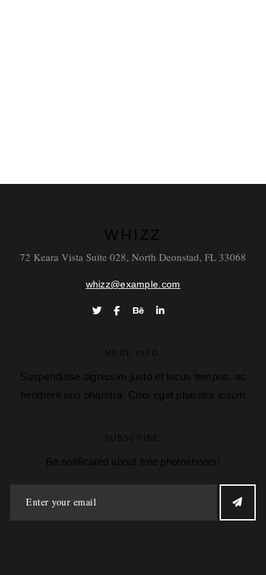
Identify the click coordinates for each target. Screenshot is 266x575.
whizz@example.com (133, 284)
